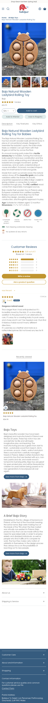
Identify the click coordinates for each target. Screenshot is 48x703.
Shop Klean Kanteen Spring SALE (24, 2)
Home (4, 18)
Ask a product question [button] (24, 282)
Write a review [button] (24, 276)
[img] (7, 297)
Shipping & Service (10, 601)
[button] (8, 102)
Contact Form (8, 688)
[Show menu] (3, 9)
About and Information (12, 662)
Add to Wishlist (12, 117)
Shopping (6, 670)
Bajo (4, 99)
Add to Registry (35, 117)
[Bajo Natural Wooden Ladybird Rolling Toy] (24, 386)
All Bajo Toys (13, 18)
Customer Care (9, 654)
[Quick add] (6, 408)
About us (6, 593)
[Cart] (44, 9)
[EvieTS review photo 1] (7, 339)
